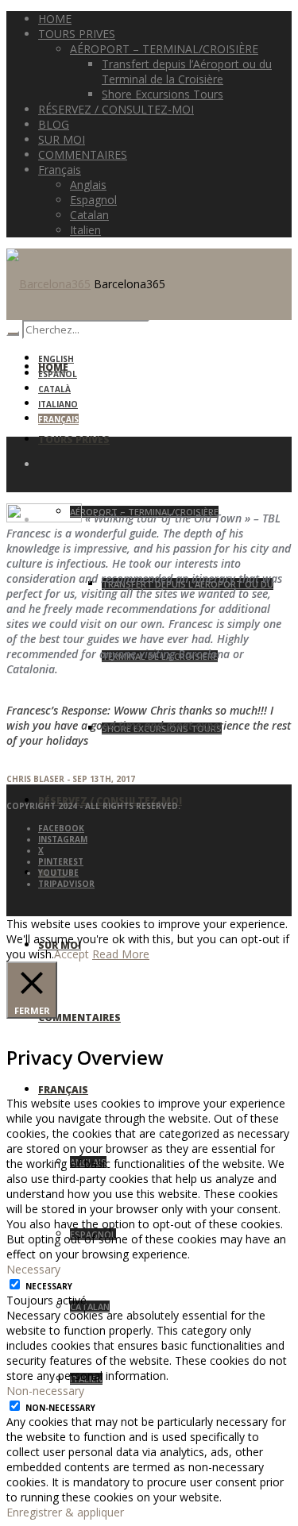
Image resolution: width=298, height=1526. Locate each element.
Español (57, 374)
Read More (120, 953)
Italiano (58, 404)
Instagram (62, 839)
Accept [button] (71, 953)
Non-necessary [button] (45, 1390)
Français (58, 419)
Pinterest (60, 861)
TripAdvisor (66, 883)
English (56, 358)
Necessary (48, 1286)
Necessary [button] (33, 1269)
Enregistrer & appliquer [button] (65, 1512)
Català (54, 389)
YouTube (58, 872)
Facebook (61, 828)
